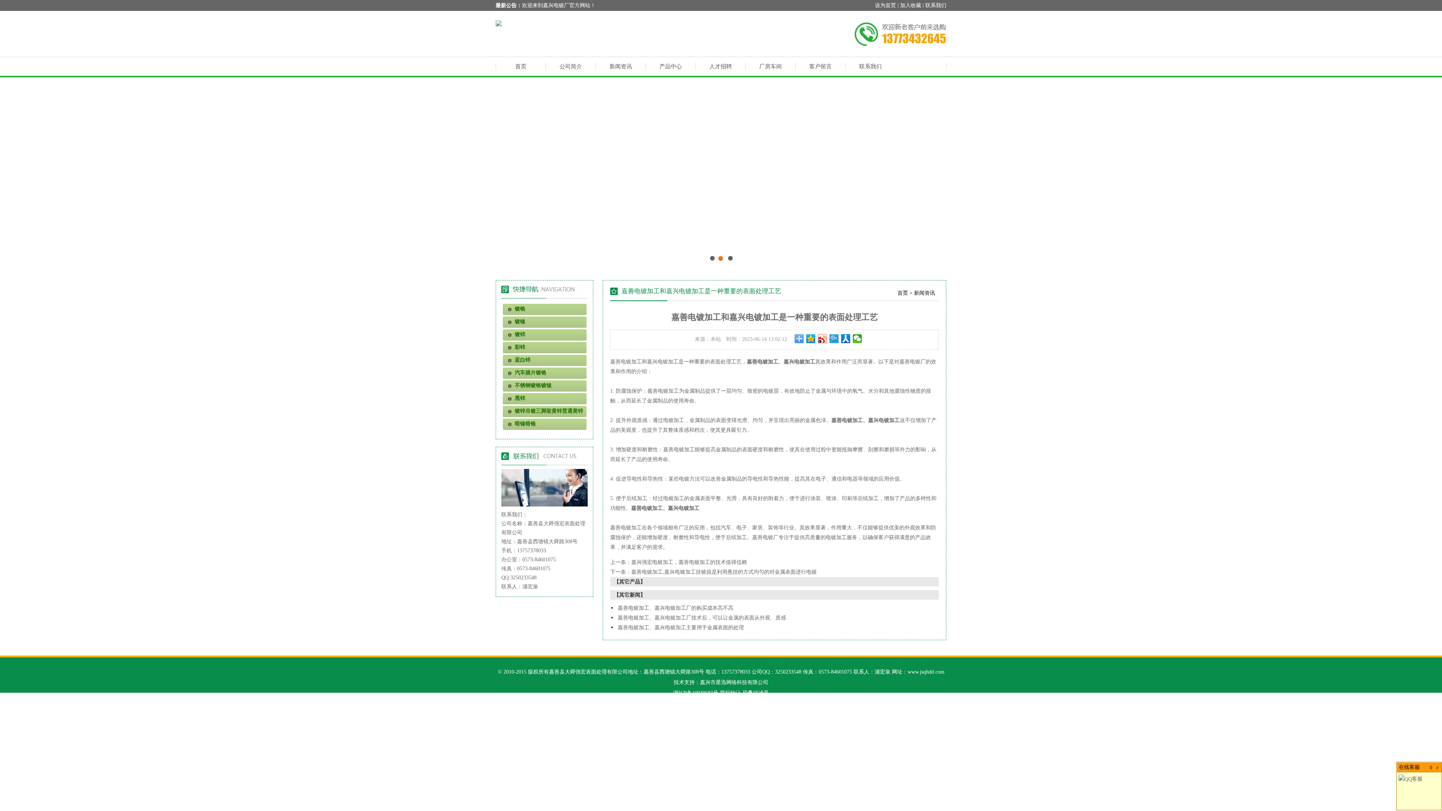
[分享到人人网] (846, 338)
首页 (520, 66)
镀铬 (520, 309)
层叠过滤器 (755, 693)
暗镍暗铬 (525, 424)
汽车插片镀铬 (530, 372)
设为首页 (885, 5)
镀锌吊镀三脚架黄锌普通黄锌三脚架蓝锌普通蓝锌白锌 (543, 412)
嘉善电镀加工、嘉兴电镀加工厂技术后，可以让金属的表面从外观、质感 (702, 618)
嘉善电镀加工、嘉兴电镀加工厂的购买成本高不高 (675, 608)
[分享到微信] (857, 338)
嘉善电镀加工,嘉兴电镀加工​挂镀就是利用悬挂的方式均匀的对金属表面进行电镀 (724, 572)
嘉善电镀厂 (912, 362)
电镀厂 (770, 537)
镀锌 (520, 334)
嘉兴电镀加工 (663, 362)
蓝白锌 (523, 360)
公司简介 (571, 66)
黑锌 (520, 398)
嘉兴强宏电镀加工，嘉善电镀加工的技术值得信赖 (689, 562)
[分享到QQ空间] (811, 338)
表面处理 (720, 362)
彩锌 (520, 347)
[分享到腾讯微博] (834, 338)
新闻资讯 (620, 66)
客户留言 (820, 66)
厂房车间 (770, 66)
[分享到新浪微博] (822, 338)
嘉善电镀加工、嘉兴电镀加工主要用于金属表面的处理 (681, 627)
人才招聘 (720, 66)
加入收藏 (910, 5)
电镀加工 (631, 362)
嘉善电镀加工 (762, 362)
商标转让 (730, 693)
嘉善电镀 (657, 391)
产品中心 (670, 66)
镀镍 (520, 321)
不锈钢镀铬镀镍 (533, 385)
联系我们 (935, 5)
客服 (1417, 779)
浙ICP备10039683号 (695, 693)
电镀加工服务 (841, 537)
